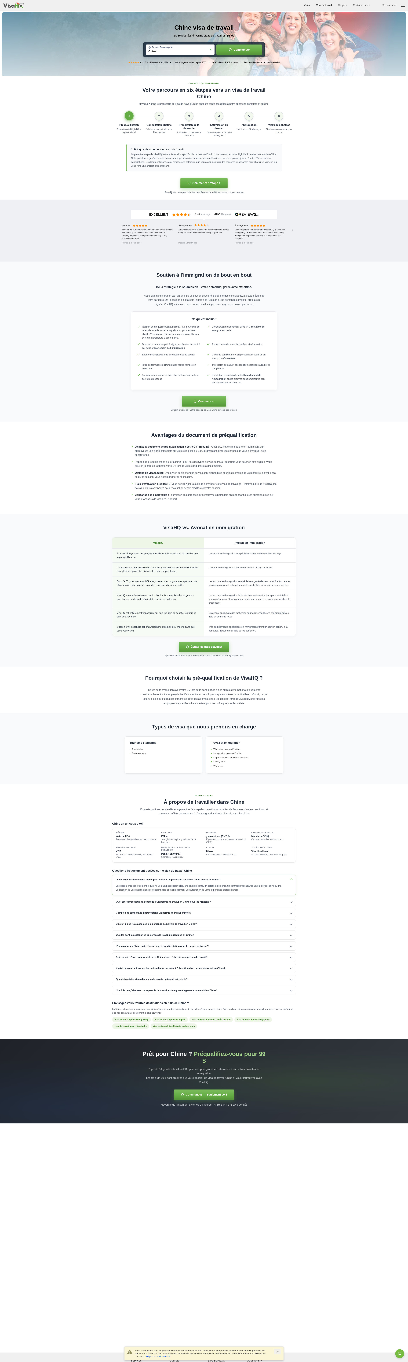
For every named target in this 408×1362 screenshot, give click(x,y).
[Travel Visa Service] (13, 5)
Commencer (241, 49)
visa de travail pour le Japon (170, 1019)
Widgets (342, 5)
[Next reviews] (292, 230)
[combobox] (180, 50)
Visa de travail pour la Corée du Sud (211, 1019)
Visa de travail (324, 5)
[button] (129, 124)
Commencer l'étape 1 (206, 183)
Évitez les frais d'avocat (206, 646)
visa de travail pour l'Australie (130, 1026)
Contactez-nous (361, 5)
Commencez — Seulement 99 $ (206, 1094)
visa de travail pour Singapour (253, 1019)
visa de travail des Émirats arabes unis (174, 1026)
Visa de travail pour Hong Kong (131, 1019)
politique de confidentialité (157, 1356)
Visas (307, 5)
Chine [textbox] (152, 51)
